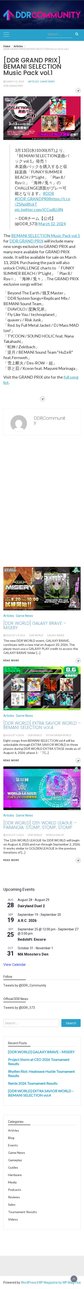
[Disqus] (42, 502)
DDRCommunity (49, 420)
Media (12, 1182)
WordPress (28, 1282)
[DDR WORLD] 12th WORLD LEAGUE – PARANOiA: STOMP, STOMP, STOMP (40, 825)
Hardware (15, 1175)
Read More (11, 860)
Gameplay (15, 1160)
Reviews (14, 1197)
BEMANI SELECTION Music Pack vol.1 (45, 235)
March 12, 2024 (15, 81)
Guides (13, 1167)
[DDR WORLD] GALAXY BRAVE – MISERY (41, 1052)
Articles (33, 81)
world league (55, 835)
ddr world (35, 835)
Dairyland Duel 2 (31, 906)
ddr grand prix (13, 85)
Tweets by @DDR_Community (24, 985)
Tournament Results (22, 1212)
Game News (47, 81)
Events (13, 1145)
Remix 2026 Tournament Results (33, 1083)
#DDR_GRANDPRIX (32, 198)
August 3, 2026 (15, 835)
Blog (11, 1138)
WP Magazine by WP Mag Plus (59, 1282)
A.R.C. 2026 (27, 920)
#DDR (48, 193)
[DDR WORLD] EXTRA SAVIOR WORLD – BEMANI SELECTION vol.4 (41, 1093)
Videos (13, 1219)
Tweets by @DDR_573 (19, 1007)
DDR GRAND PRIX (26, 240)
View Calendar (14, 964)
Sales (11, 1204)
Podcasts (14, 1190)
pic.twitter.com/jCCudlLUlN (39, 209)
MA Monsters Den (33, 954)
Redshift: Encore (32, 939)
